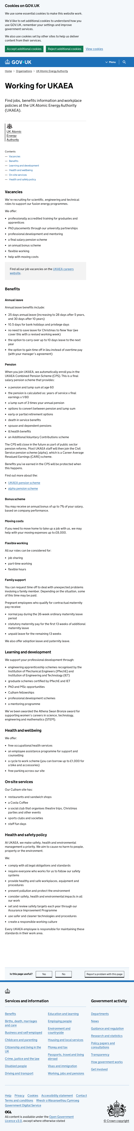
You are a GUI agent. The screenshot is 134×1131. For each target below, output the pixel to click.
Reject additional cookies (64, 49)
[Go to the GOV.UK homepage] (18, 62)
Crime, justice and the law (22, 1059)
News (95, 1021)
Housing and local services (65, 1040)
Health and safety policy (22, 179)
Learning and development (24, 165)
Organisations (24, 71)
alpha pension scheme (23, 488)
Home (8, 71)
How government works (107, 1062)
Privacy (19, 1095)
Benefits (13, 161)
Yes (47, 974)
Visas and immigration (62, 1066)
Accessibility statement (57, 1095)
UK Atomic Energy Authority (52, 71)
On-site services (18, 174)
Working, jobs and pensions (66, 1073)
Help (8, 1095)
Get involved (99, 1069)
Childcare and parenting (21, 1040)
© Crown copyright (116, 1121)
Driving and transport (19, 1073)
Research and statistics (107, 1036)
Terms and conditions (19, 1100)
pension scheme (24, 483)
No (67, 974)
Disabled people (16, 1066)
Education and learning (63, 1014)
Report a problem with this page (104, 974)
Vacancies (14, 156)
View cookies (94, 48)
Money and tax (57, 1047)
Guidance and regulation (107, 1028)
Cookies (32, 1095)
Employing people (60, 1021)
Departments (100, 1014)
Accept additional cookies (24, 49)
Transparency (100, 1054)
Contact (81, 1095)
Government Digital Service (23, 1105)
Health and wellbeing (21, 170)
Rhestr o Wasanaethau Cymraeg (57, 1100)
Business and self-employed (23, 1032)
